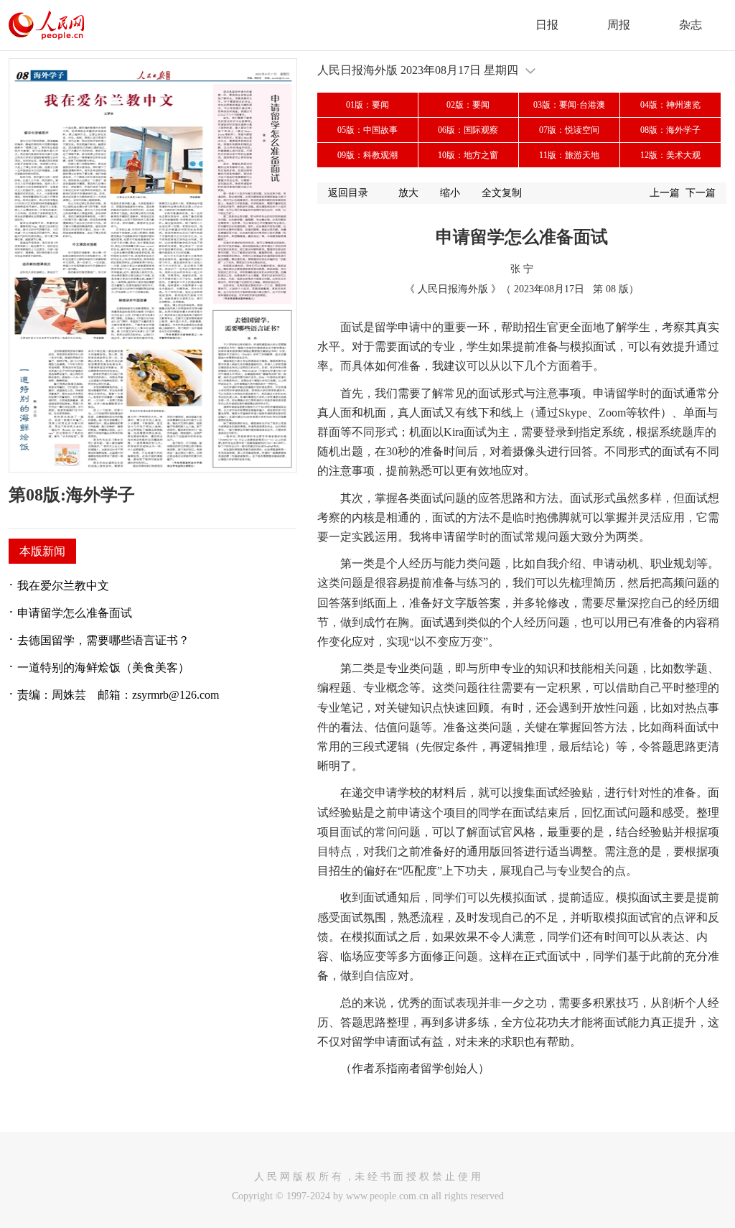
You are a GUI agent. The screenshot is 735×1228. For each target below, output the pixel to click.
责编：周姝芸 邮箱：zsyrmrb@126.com (118, 695)
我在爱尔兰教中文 (63, 586)
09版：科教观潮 (367, 155)
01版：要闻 (367, 105)
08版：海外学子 (670, 130)
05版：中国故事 (367, 130)
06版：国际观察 (468, 130)
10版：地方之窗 (468, 155)
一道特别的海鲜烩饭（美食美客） (103, 667)
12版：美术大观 (670, 155)
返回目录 (348, 192)
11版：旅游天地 (569, 155)
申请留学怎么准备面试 (74, 613)
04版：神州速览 (670, 105)
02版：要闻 (468, 105)
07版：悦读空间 (569, 130)
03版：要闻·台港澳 (569, 105)
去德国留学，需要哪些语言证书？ (103, 640)
